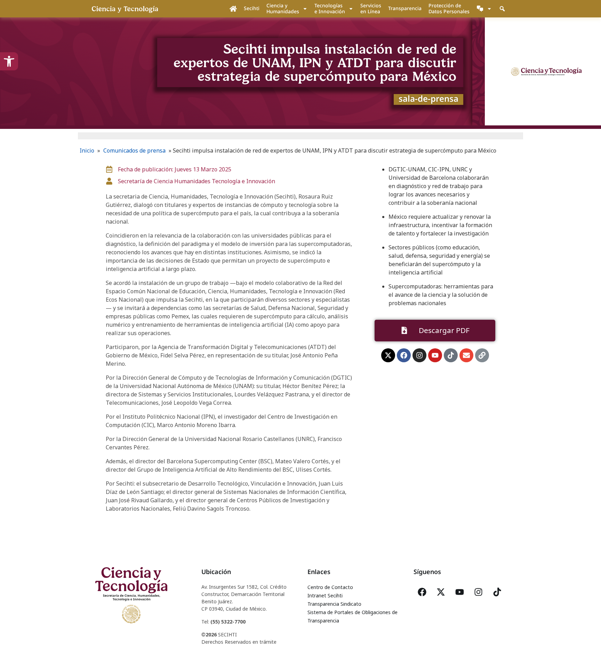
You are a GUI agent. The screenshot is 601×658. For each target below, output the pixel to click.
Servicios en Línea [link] (370, 8)
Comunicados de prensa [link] (134, 150)
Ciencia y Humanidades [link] (282, 8)
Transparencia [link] (405, 8)
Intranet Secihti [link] (325, 595)
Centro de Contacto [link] (330, 587)
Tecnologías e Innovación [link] (329, 8)
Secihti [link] (251, 8)
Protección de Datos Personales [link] (449, 8)
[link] (9, 61)
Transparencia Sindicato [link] (334, 604)
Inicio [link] (87, 150)
